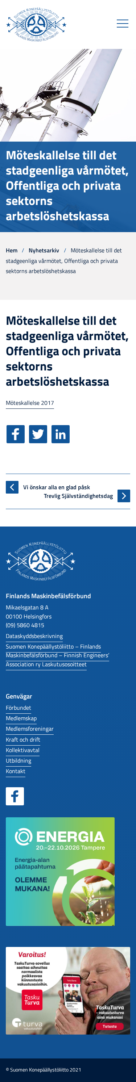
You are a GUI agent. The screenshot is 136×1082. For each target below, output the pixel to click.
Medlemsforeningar (30, 728)
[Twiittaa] (39, 439)
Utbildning (18, 760)
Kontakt (15, 770)
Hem (11, 250)
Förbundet (18, 707)
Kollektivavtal (23, 749)
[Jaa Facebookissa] (17, 439)
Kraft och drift (23, 739)
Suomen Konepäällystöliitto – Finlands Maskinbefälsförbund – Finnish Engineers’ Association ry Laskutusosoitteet (57, 655)
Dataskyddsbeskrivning (34, 635)
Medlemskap (21, 717)
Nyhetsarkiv (44, 250)
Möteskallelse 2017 (30, 402)
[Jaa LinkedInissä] (62, 439)
